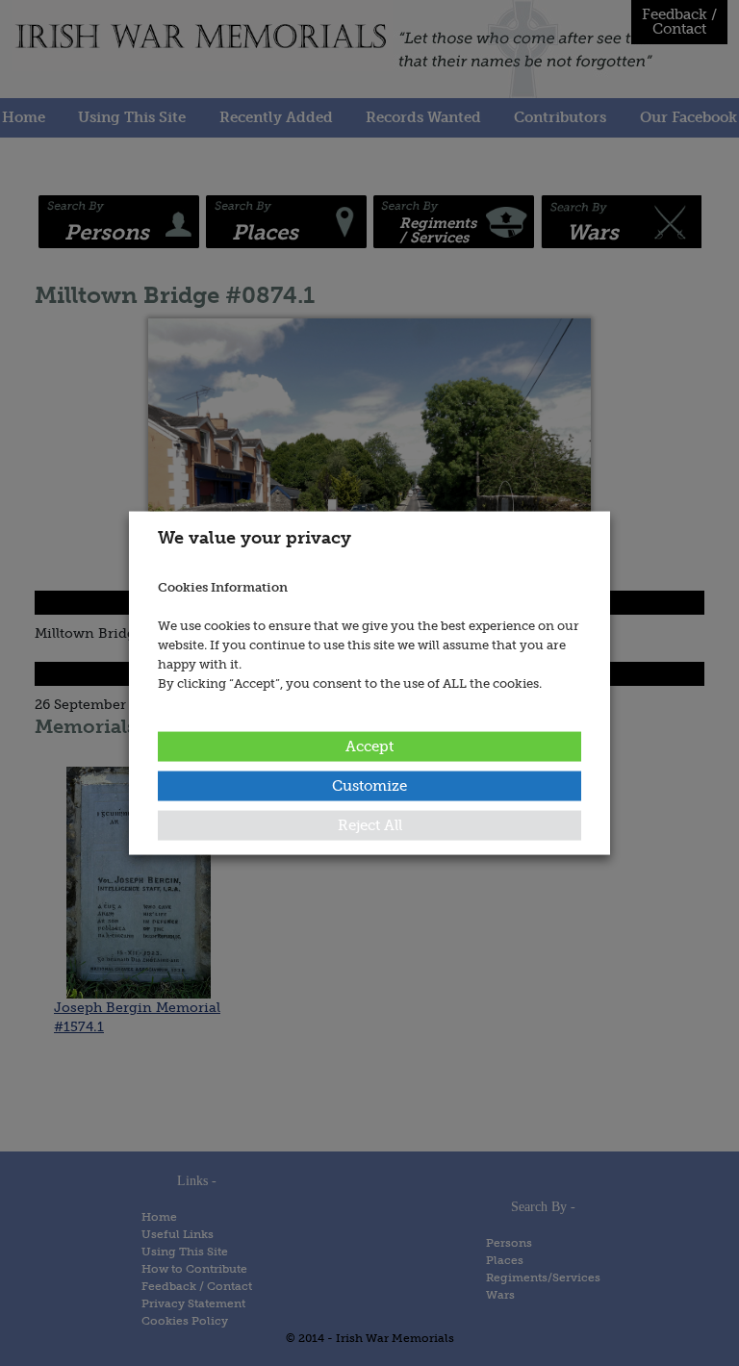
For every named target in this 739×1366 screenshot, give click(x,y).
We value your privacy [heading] (254, 537)
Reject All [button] (370, 824)
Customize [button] (369, 785)
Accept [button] (369, 745)
